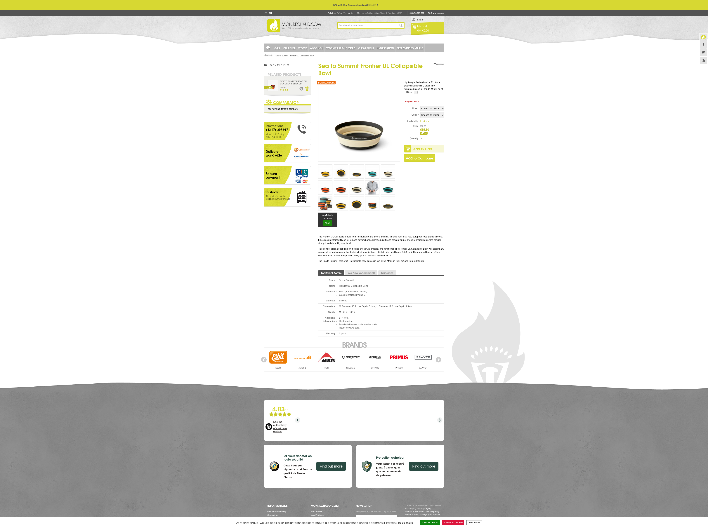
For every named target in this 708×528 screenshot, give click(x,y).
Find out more (331, 466)
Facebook (703, 45)
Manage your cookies (430, 514)
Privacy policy (432, 511)
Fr (266, 13)
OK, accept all (431, 522)
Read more (405, 522)
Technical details (331, 273)
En (270, 13)
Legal (427, 508)
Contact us (272, 515)
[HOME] (268, 48)
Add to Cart (422, 148)
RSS (703, 60)
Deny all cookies (454, 522)
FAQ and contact (436, 13)
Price (416, 126)
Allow (327, 223)
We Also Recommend (361, 273)
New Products (317, 515)
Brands (354, 344)
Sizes (415, 108)
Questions (387, 273)
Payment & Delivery (276, 511)
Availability (413, 121)
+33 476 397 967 (416, 13)
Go (401, 25)
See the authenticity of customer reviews (280, 426)
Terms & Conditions (414, 511)
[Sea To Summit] (438, 67)
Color (415, 115)
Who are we (316, 511)
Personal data (411, 514)
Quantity (414, 138)
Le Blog (703, 37)
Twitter (703, 52)
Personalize (474, 522)
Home (268, 55)
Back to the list (279, 65)
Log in (420, 20)
